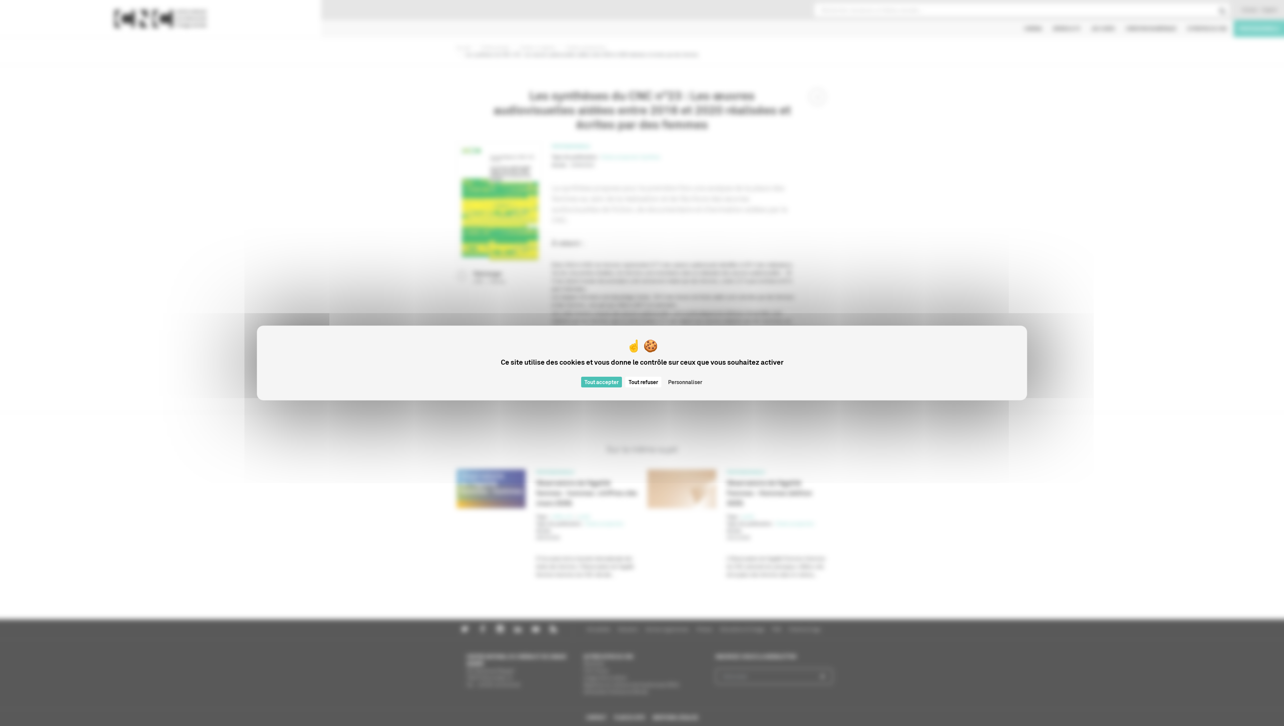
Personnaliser (685, 382)
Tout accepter (601, 382)
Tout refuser (643, 382)
